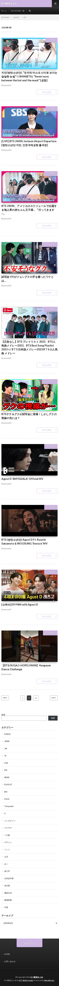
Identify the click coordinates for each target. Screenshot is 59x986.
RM (5, 792)
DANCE (51, 633)
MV (5, 770)
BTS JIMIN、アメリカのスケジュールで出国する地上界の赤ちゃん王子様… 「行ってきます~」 (29, 209)
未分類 (52, 309)
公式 (6, 857)
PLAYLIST (8, 784)
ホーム (4, 11)
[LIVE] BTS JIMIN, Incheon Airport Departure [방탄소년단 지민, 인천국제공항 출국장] (29, 143)
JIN (5, 748)
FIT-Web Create (26, 980)
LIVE (6, 763)
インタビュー (9, 821)
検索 (3, 715)
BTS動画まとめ (37, 977)
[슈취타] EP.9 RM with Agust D (19, 604)
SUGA (52, 446)
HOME (7, 954)
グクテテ (51, 244)
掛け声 (7, 871)
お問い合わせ (9, 961)
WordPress (49, 980)
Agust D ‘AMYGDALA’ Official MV (22, 478)
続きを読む (47, 92)
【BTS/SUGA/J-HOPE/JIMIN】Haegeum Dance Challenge (26, 667)
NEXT (54, 698)
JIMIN (52, 173)
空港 (53, 40)
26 (36, 698)
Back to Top (29, 943)
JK (5, 756)
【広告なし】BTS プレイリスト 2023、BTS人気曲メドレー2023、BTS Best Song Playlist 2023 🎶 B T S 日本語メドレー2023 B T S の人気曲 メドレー (29, 347)
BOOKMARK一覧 (17, 11)
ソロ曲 (7, 835)
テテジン (8, 842)
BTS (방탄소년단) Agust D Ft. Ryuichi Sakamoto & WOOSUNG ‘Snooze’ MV (24, 541)
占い (6, 864)
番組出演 (8, 893)
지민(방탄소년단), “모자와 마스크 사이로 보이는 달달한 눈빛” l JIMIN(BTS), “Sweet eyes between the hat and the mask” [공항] (29, 76)
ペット (7, 849)
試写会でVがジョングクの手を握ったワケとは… (27, 278)
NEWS (6, 777)
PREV (5, 698)
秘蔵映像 (8, 900)
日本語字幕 (9, 878)
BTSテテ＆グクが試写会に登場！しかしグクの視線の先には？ (29, 415)
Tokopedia (8, 806)
